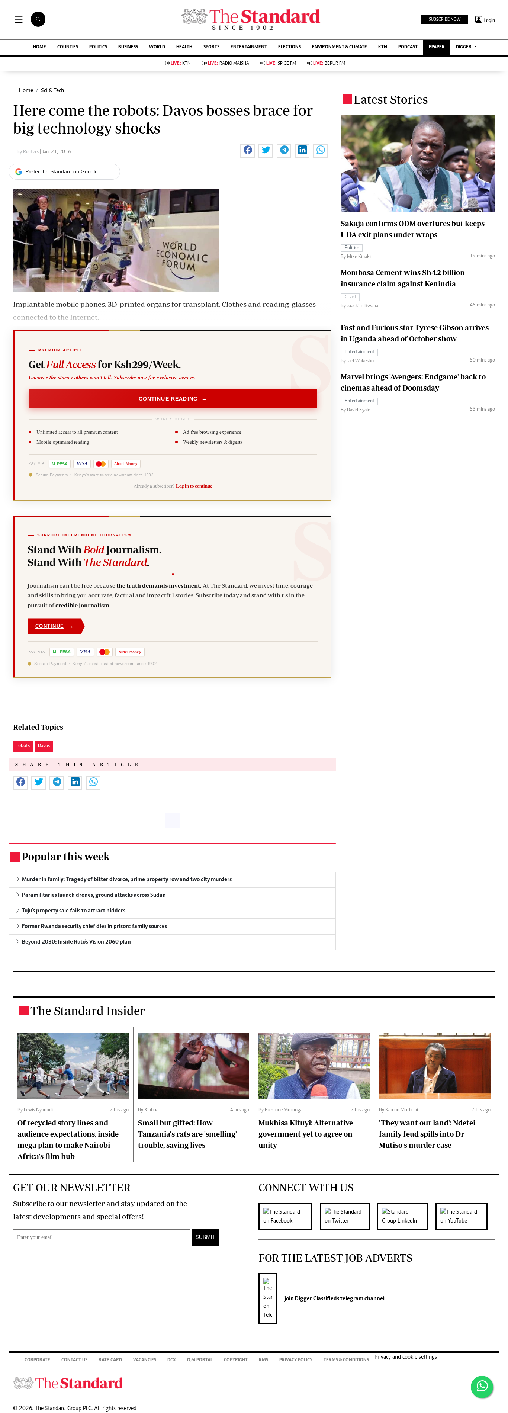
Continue (54, 626)
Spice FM (281, 63)
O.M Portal (200, 1360)
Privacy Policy (295, 1360)
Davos (44, 746)
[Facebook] (289, 1216)
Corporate (37, 1360)
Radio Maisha (228, 63)
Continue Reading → (173, 399)
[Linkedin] (406, 1216)
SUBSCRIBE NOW (444, 19)
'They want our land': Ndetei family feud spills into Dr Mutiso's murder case (427, 1133)
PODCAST (408, 47)
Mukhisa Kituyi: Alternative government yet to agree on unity (305, 1133)
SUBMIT (205, 1237)
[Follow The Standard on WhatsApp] (482, 1387)
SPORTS (211, 47)
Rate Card (110, 1360)
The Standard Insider (87, 1010)
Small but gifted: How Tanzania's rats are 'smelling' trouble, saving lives (187, 1133)
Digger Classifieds (316, 1299)
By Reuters (28, 152)
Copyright (236, 1360)
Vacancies (144, 1360)
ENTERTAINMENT (249, 47)
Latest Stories (391, 99)
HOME (39, 47)
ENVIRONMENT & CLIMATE (339, 47)
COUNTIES (67, 47)
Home (26, 91)
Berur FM (329, 63)
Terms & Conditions (346, 1360)
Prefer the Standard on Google (61, 171)
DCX (171, 1360)
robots (23, 746)
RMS (263, 1360)
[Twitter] (348, 1216)
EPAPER (437, 47)
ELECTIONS (289, 47)
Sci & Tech (52, 91)
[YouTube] (465, 1216)
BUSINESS (128, 47)
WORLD (157, 47)
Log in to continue (194, 485)
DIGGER (464, 47)
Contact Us (74, 1360)
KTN (382, 47)
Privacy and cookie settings (405, 1357)
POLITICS (98, 47)
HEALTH (184, 47)
